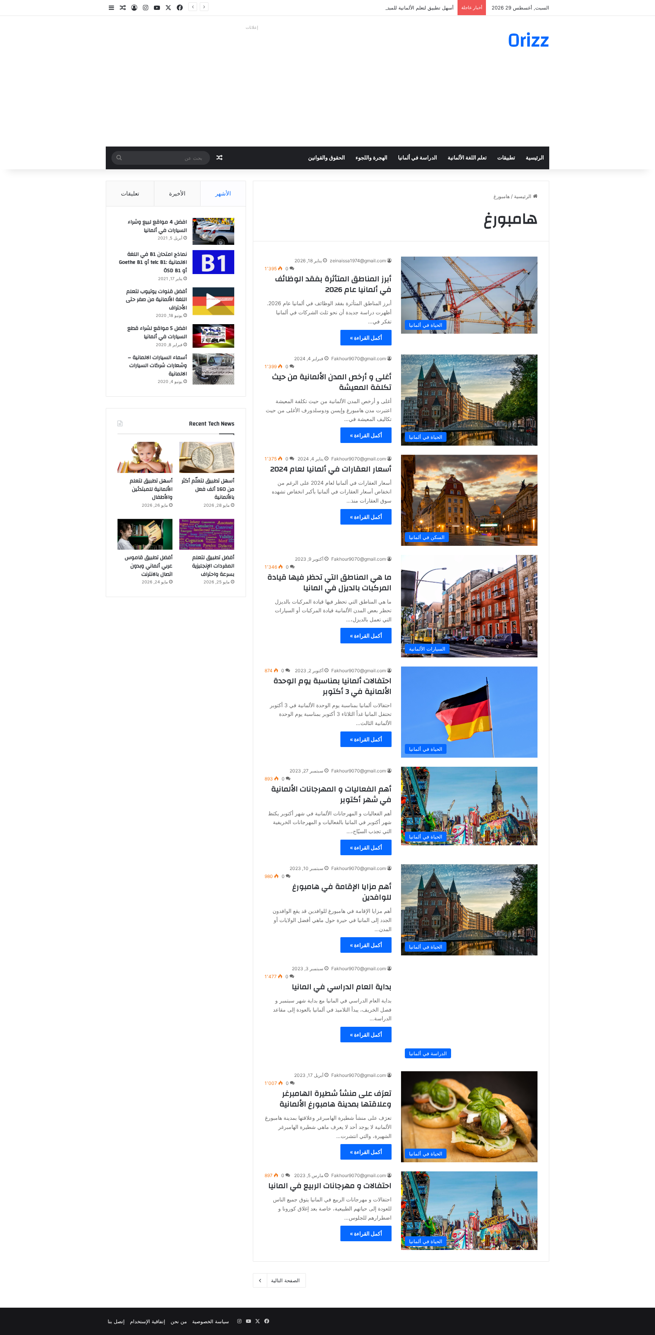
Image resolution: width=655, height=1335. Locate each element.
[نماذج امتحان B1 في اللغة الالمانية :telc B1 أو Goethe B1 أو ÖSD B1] (213, 262)
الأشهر (223, 193)
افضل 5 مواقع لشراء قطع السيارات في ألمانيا (157, 332)
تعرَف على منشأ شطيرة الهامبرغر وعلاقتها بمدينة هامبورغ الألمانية (335, 1098)
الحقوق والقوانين (326, 158)
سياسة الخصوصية (210, 1321)
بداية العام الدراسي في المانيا (342, 987)
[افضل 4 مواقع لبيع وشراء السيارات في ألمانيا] (213, 231)
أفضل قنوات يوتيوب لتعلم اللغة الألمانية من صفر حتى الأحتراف (156, 300)
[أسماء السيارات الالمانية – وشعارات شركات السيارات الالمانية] (213, 369)
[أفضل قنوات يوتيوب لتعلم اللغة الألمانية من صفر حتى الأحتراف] (213, 301)
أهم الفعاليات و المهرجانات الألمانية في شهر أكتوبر (331, 794)
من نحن (179, 1321)
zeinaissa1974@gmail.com (358, 260)
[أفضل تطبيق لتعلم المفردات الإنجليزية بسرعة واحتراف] (206, 534)
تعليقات (130, 193)
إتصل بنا (116, 1321)
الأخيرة (177, 193)
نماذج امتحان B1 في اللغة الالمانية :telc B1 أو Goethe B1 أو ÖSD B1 (153, 262)
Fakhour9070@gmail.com (358, 358)
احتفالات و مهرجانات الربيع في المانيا (330, 1186)
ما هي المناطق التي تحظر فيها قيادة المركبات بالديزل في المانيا (329, 582)
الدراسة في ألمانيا (417, 158)
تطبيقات (506, 158)
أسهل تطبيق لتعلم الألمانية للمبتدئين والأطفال (406, 8)
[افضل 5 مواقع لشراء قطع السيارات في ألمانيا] (213, 336)
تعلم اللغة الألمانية (467, 158)
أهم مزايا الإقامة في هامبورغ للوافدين (342, 891)
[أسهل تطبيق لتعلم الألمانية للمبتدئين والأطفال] (145, 457)
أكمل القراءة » (366, 337)
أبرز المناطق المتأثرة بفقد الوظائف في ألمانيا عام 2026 (333, 284)
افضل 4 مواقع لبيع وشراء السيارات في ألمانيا (157, 226)
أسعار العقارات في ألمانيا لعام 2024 (331, 469)
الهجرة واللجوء (371, 158)
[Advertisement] (252, 86)
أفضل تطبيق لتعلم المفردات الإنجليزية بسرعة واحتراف (213, 566)
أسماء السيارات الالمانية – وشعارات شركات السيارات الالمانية (157, 366)
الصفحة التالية (285, 1280)
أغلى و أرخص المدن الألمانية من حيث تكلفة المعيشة (332, 382)
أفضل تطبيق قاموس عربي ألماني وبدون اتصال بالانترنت (148, 566)
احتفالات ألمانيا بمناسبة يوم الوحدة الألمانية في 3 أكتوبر (332, 686)
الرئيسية (535, 158)
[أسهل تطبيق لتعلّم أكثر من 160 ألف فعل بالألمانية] (206, 457)
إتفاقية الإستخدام (147, 1321)
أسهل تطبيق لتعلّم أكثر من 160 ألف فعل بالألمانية (208, 489)
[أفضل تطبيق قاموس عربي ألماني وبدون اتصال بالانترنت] (145, 534)
